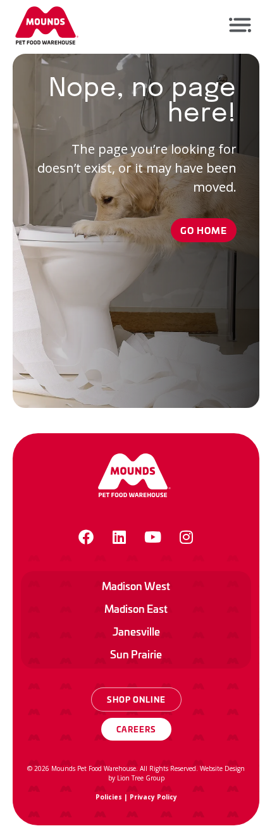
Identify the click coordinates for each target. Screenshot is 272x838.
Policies (109, 796)
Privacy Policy (153, 796)
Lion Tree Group (140, 777)
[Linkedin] (119, 537)
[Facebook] (86, 537)
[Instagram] (186, 537)
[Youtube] (153, 537)
